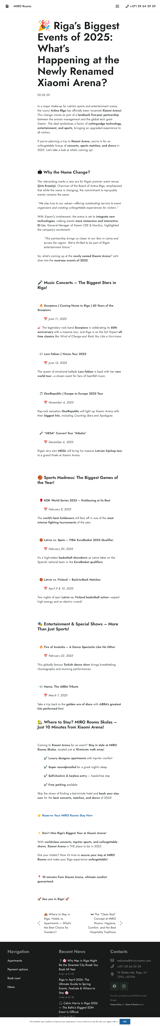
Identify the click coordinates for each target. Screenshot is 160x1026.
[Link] (7, 6)
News (11, 987)
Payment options (18, 969)
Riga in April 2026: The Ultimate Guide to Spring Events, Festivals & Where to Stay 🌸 (77, 986)
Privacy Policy (115, 1004)
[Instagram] (124, 986)
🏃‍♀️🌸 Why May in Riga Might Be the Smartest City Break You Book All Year (78, 964)
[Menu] (117, 6)
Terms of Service (132, 1004)
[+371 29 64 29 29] (113, 966)
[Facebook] (114, 986)
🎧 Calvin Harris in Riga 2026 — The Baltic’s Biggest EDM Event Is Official (78, 1007)
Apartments (15, 960)
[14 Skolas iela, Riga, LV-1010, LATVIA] (113, 975)
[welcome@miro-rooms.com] (113, 960)
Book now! (14, 978)
